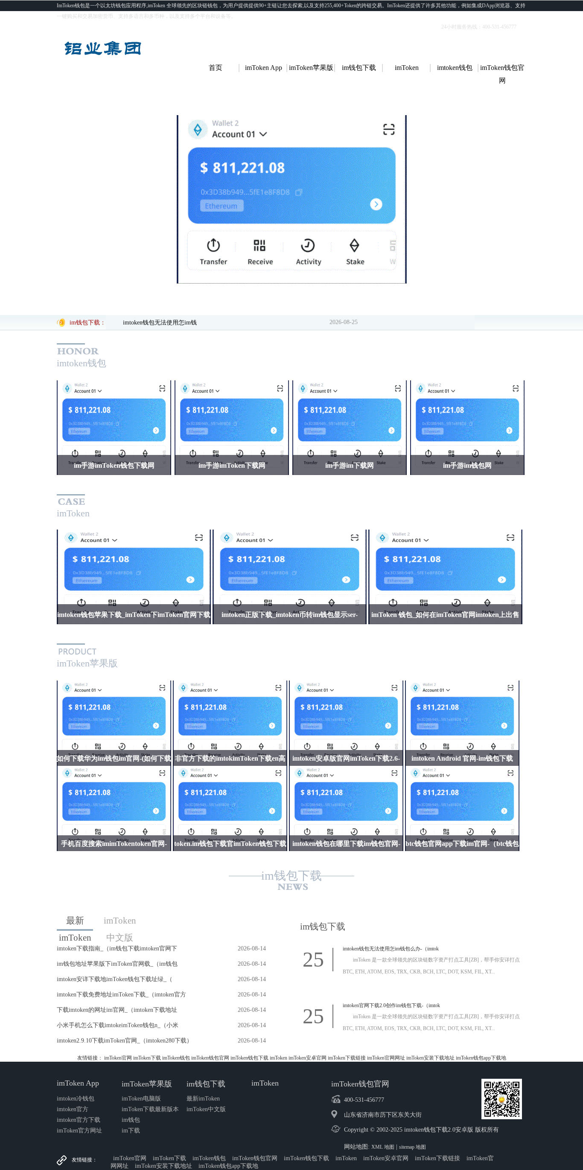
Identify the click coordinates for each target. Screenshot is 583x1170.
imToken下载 (147, 1058)
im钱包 (131, 1120)
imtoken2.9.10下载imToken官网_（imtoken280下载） (124, 1040)
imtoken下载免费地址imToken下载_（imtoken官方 (121, 994)
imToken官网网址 (386, 1058)
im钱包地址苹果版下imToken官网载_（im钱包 (117, 964)
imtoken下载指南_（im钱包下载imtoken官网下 (117, 948)
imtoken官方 (72, 1109)
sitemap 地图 (412, 1147)
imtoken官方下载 (78, 1120)
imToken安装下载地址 (430, 1058)
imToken (278, 1058)
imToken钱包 (176, 1058)
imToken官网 (118, 1058)
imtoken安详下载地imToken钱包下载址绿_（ (114, 979)
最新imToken (75, 923)
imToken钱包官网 (210, 1058)
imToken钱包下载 (249, 1058)
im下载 (131, 1130)
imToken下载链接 (347, 1058)
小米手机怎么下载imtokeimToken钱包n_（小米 (117, 1025)
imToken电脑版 (141, 1098)
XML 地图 (382, 1147)
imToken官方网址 (79, 1130)
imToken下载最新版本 (150, 1109)
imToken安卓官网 (307, 1058)
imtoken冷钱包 (75, 1098)
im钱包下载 (291, 875)
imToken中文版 (120, 922)
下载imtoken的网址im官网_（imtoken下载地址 (117, 1010)
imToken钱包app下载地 (481, 1058)
